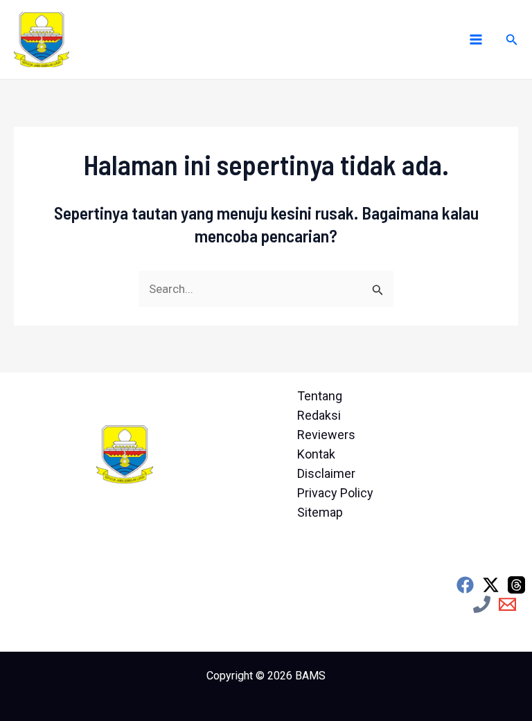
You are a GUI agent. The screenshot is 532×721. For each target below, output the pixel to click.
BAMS (310, 675)
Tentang (319, 396)
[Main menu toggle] (476, 39)
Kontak (316, 454)
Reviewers (326, 434)
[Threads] (516, 585)
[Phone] (481, 604)
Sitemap (320, 512)
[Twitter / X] (490, 585)
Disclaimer (326, 473)
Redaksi (319, 415)
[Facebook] (465, 585)
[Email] (507, 604)
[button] (512, 39)
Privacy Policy (335, 493)
